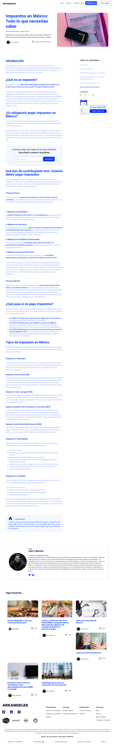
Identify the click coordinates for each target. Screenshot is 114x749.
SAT (42, 92)
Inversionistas (51, 707)
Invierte (68, 3)
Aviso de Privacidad (61, 741)
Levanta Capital (79, 3)
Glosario (82, 713)
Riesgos (48, 717)
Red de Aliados (101, 717)
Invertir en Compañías (53, 710)
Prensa (98, 713)
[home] (9, 3)
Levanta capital (68, 710)
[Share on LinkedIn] (93, 95)
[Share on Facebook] (81, 95)
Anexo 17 (103, 741)
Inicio (62, 3)
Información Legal (38, 741)
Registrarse (91, 3)
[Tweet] (85, 95)
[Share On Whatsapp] (89, 95)
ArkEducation (84, 707)
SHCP (8, 96)
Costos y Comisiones (84, 741)
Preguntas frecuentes (53, 713)
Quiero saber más (98, 111)
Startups (66, 707)
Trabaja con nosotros (103, 720)
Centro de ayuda (85, 710)
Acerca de (99, 707)
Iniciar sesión (105, 3)
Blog (97, 710)
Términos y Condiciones (15, 741)
